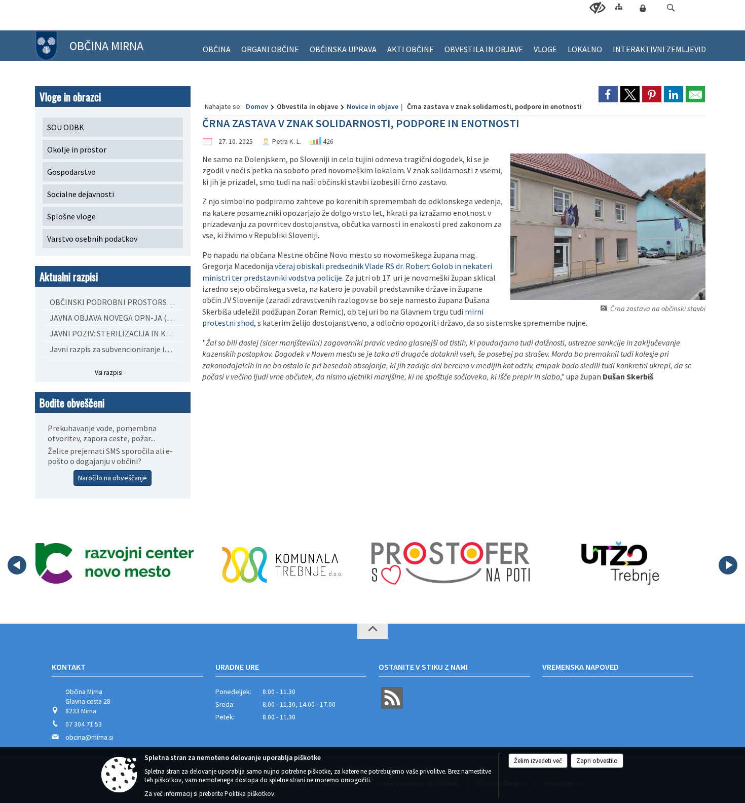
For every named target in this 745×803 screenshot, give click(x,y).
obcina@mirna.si (89, 737)
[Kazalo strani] (618, 6)
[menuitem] (216, 45)
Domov (257, 106)
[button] (671, 8)
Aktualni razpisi (69, 276)
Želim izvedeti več (538, 760)
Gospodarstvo (71, 172)
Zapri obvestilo (597, 760)
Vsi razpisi (109, 372)
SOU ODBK (65, 127)
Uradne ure (237, 667)
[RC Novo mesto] (114, 563)
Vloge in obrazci (70, 96)
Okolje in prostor (76, 149)
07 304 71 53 (83, 724)
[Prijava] (643, 8)
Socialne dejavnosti (80, 194)
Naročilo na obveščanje (112, 477)
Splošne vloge (71, 216)
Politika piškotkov (249, 793)
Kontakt (69, 667)
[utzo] (618, 563)
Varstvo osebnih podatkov (92, 239)
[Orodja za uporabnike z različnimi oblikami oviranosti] (597, 8)
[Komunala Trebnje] (282, 563)
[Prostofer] (450, 563)
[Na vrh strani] (372, 631)
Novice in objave (372, 106)
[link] (608, 94)
